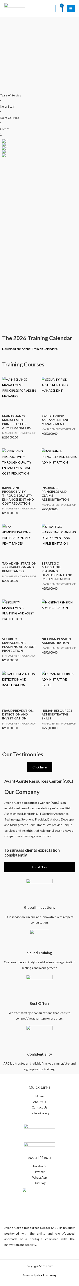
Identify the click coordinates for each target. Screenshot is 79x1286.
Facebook (39, 1166)
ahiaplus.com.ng (46, 1275)
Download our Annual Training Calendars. (30, 349)
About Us (39, 1102)
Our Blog (40, 1183)
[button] (4, 148)
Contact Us (39, 1107)
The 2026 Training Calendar (37, 338)
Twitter (39, 1172)
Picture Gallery (39, 1113)
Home (39, 1096)
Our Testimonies (22, 754)
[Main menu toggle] (71, 8)
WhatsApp (39, 1177)
